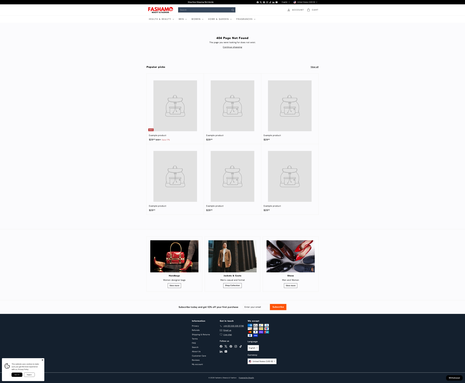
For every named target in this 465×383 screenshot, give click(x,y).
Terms (195, 338)
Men (182, 19)
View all (314, 67)
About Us (196, 351)
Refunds (196, 330)
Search (195, 347)
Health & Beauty (160, 19)
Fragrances (244, 19)
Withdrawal (454, 378)
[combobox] (207, 10)
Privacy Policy (23, 369)
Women (196, 19)
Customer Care (199, 356)
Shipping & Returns (201, 334)
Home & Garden (219, 19)
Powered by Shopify (246, 378)
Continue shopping (232, 47)
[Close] (42, 360)
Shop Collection (232, 285)
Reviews (196, 360)
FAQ (194, 343)
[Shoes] (291, 256)
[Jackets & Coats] (232, 256)
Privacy (195, 326)
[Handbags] (174, 256)
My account (197, 364)
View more (174, 285)
